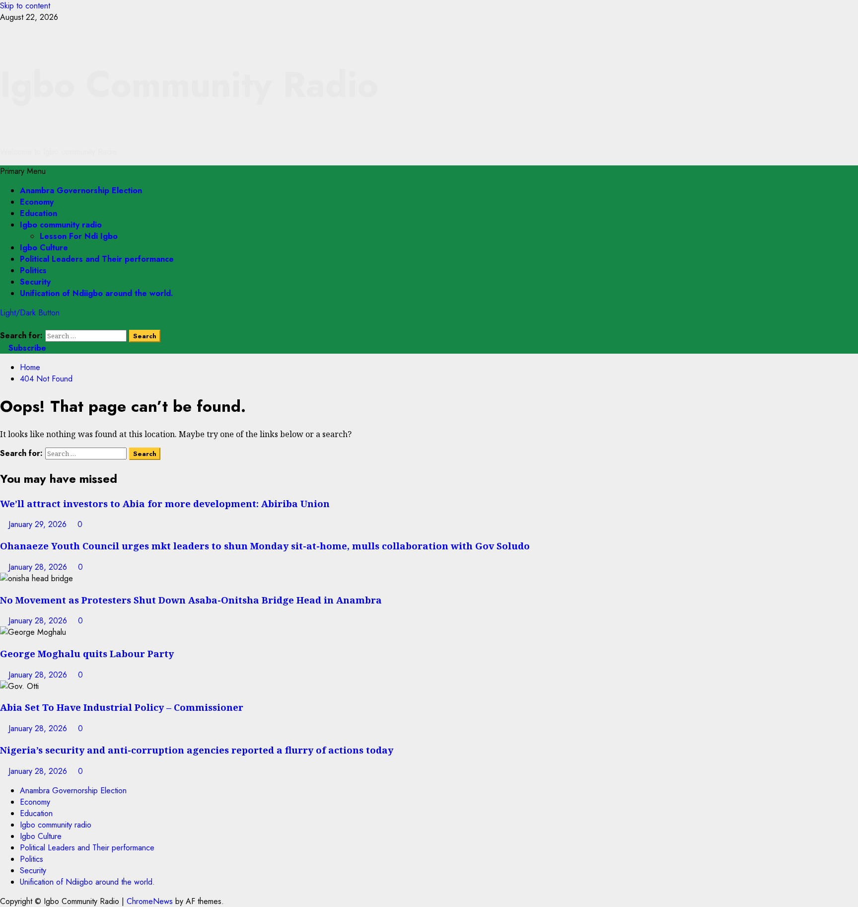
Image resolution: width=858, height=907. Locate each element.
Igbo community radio (61, 224)
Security (35, 282)
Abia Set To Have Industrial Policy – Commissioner (121, 707)
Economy (37, 202)
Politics (33, 270)
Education (38, 213)
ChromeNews (150, 901)
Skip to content (25, 5)
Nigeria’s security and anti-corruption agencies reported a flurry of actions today (196, 750)
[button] (23, 171)
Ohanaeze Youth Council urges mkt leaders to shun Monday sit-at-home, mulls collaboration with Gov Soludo (265, 545)
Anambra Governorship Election (81, 190)
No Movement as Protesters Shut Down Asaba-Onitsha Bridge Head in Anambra (191, 600)
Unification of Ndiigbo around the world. (96, 293)
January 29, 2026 (38, 524)
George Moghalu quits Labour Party (87, 653)
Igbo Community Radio (189, 84)
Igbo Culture (44, 247)
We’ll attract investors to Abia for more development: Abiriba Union (165, 503)
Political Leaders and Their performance (97, 259)
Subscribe (26, 348)
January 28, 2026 (39, 567)
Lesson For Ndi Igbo (79, 236)
